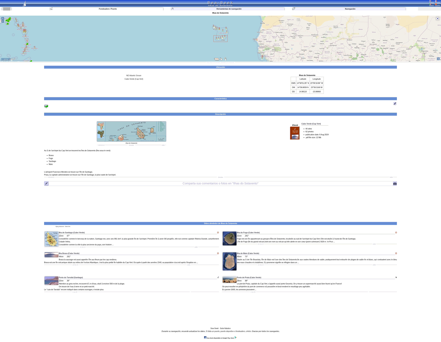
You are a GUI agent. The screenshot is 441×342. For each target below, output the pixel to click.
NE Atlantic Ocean (133, 76)
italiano (431, 5)
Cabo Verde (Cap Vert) (134, 79)
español (437, 5)
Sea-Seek (220, 2)
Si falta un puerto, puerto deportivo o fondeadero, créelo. (228, 331)
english (431, 2)
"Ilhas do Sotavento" (220, 183)
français (437, 2)
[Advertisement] (220, 202)
